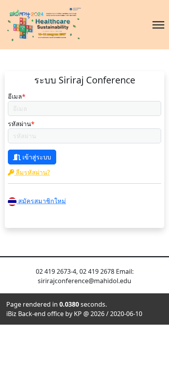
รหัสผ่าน (21, 123)
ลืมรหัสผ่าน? (32, 172)
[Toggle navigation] (158, 25)
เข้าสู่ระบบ (36, 157)
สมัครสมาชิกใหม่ (41, 201)
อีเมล (17, 96)
